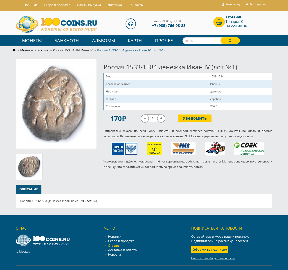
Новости (114, 254)
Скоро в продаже (57, 5)
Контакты (136, 5)
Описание (28, 189)
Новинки (115, 236)
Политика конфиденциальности (213, 258)
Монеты (32, 40)
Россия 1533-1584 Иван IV (72, 50)
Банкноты (66, 40)
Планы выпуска (89, 5)
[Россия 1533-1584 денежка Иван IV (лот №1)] (56, 104)
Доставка (115, 5)
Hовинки (30, 5)
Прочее (164, 40)
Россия (43, 50)
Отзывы (114, 245)
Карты (135, 40)
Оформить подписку (210, 249)
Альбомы (103, 40)
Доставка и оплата (122, 250)
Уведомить (195, 118)
